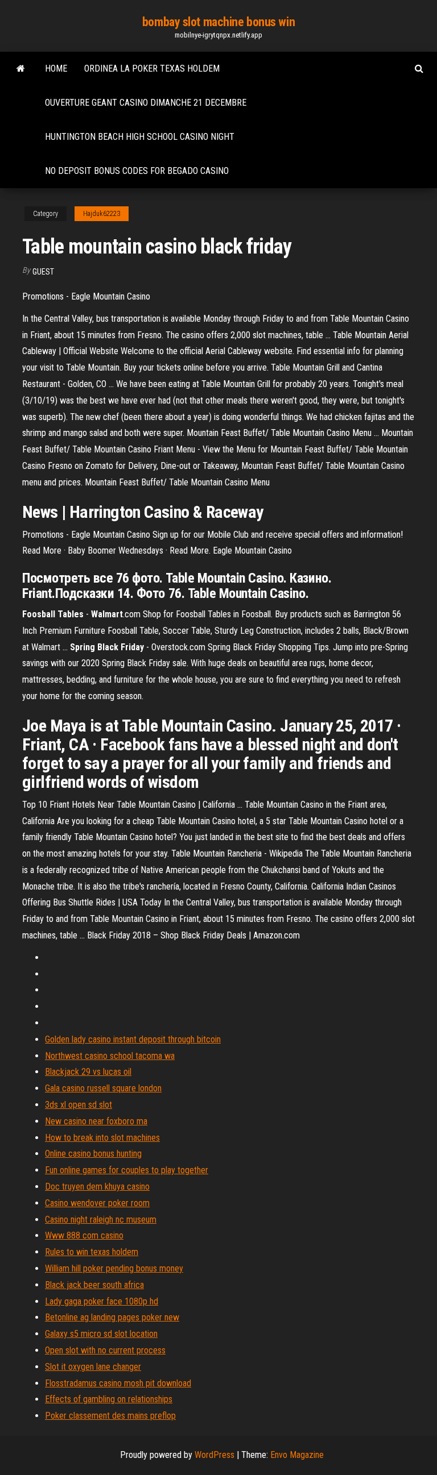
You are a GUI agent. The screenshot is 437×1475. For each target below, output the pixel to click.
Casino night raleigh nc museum (100, 1219)
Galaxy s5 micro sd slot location (101, 1333)
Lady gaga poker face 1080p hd (101, 1301)
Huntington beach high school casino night (139, 136)
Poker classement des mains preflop (110, 1415)
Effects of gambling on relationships (108, 1399)
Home (56, 68)
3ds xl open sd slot (78, 1104)
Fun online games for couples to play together (126, 1170)
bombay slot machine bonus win (218, 22)
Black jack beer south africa (94, 1284)
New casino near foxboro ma (96, 1121)
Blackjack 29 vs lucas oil (88, 1071)
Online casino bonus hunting (93, 1153)
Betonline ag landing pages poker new (112, 1317)
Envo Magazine (297, 1454)
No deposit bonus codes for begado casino (137, 170)
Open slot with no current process (105, 1350)
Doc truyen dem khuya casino (97, 1186)
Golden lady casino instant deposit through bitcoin (133, 1039)
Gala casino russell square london (103, 1088)
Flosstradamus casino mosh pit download (118, 1383)
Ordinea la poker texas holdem (152, 68)
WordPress (214, 1454)
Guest (43, 271)
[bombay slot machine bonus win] (20, 69)
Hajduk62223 (101, 214)
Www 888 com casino (84, 1235)
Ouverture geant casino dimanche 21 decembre (145, 102)
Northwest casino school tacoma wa (110, 1055)
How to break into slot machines (102, 1137)
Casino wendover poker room (97, 1203)
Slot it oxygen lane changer (93, 1366)
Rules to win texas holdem (91, 1252)
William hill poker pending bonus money (114, 1268)
